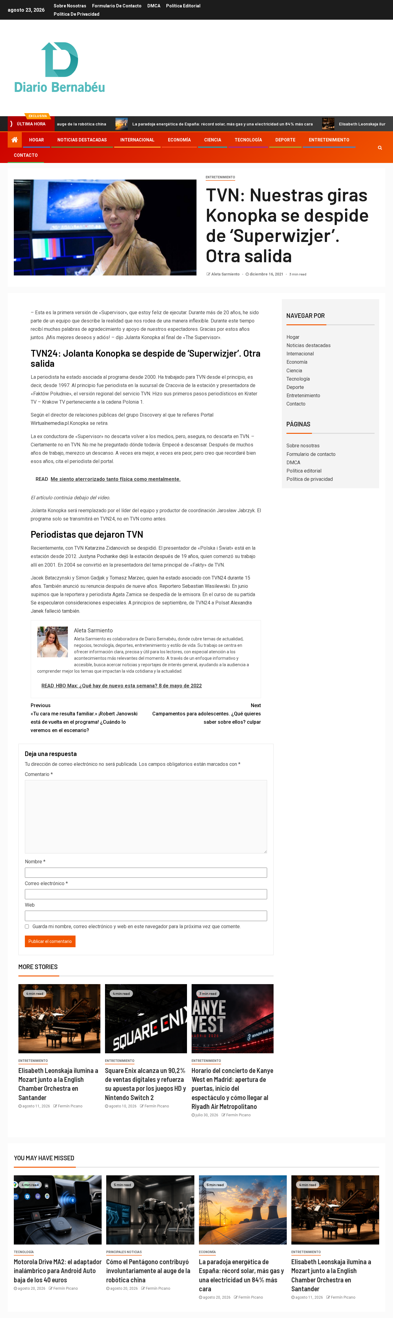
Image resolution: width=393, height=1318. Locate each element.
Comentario (39, 774)
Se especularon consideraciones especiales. (79, 603)
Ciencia (212, 139)
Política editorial (183, 5)
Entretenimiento (329, 139)
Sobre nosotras (70, 5)
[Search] (380, 147)
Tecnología (248, 139)
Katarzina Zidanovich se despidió (120, 548)
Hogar (36, 139)
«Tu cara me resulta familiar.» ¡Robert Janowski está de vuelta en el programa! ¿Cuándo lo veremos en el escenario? (84, 718)
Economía (179, 139)
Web (30, 905)
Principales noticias (124, 1252)
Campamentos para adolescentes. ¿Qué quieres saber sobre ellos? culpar (206, 714)
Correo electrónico (46, 883)
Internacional (137, 139)
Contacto (26, 155)
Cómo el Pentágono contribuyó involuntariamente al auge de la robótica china (148, 1270)
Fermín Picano (70, 1106)
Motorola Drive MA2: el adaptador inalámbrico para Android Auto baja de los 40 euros (58, 1270)
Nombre (35, 862)
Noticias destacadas (82, 139)
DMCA (153, 5)
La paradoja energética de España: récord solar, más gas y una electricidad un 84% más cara (187, 123)
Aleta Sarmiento (226, 274)
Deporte (285, 139)
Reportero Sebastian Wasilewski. (194, 586)
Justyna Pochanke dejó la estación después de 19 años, (139, 556)
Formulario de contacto (117, 5)
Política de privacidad (76, 14)
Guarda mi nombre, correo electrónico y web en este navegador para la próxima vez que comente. (137, 926)
